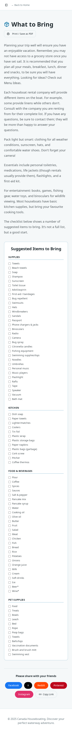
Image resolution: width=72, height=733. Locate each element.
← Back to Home (20, 5)
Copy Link (48, 694)
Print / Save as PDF (22, 33)
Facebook (13, 685)
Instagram (24, 694)
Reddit (41, 685)
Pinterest (59, 685)
